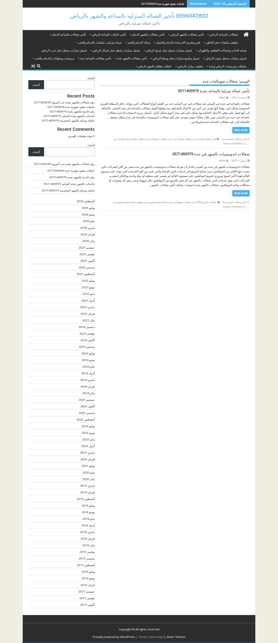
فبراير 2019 (87, 492)
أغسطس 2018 (86, 499)
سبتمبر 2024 (87, 347)
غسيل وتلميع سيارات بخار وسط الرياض (176, 58)
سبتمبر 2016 (87, 558)
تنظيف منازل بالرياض (190, 66)
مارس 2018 (87, 532)
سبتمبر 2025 (87, 267)
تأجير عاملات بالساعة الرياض (109, 34)
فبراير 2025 (87, 313)
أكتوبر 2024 (87, 340)
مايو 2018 (88, 519)
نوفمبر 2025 (87, 254)
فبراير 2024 (87, 386)
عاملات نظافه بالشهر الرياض (155, 66)
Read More (241, 130)
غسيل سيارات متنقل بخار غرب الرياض (64, 50)
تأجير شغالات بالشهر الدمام (148, 34)
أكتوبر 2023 (87, 406)
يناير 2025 (88, 320)
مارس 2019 (87, 485)
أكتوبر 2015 (87, 605)
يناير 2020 (88, 479)
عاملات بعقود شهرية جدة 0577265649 (71, 107)
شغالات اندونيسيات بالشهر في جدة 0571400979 (211, 154)
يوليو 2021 (88, 466)
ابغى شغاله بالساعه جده (204, 139)
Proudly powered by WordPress (114, 637)
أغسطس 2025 (86, 274)
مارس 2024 (87, 380)
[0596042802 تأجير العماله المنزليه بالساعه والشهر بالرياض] (246, 34)
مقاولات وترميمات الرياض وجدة (228, 66)
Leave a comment (232, 143)
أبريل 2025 (88, 300)
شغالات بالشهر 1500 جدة (204, 202)
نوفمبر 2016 (87, 552)
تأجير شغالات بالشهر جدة (132, 58)
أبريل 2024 (88, 373)
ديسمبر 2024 (86, 327)
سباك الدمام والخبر (138, 42)
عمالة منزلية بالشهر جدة (156, 202)
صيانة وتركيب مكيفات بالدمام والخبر (100, 42)
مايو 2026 (88, 221)
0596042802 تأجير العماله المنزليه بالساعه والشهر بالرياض (139, 15)
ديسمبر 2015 (86, 591)
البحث (91, 78)
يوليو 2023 (88, 426)
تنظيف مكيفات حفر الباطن (222, 42)
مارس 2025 (87, 307)
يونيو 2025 (88, 287)
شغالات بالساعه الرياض (224, 34)
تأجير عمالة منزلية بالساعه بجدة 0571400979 (214, 91)
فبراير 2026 (87, 234)
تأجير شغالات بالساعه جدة (95, 58)
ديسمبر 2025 (86, 247)
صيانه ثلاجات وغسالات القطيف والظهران (222, 50)
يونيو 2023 (88, 433)
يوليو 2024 (88, 353)
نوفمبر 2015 (87, 598)
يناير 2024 (88, 393)
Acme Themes (176, 637)
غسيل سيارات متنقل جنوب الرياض (226, 58)
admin (222, 97)
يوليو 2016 (88, 571)
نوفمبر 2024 (87, 333)
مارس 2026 (87, 227)
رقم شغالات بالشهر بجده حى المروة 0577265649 (64, 102)
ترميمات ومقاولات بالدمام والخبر (54, 58)
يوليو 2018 (88, 505)
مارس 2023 (87, 452)
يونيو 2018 (88, 512)
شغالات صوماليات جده (156, 139)
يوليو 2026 (88, 208)
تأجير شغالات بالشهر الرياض (187, 34)
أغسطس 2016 (86, 565)
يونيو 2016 (88, 578)
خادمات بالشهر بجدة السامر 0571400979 (69, 116)
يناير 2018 (88, 545)
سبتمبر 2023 (87, 413)
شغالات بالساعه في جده (180, 139)
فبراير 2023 (87, 459)
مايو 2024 (88, 366)
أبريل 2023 (88, 446)
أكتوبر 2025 (87, 261)
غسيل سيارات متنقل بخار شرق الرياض (169, 50)
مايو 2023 (88, 439)
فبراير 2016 (87, 585)
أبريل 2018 (88, 525)
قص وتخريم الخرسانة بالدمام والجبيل (178, 42)
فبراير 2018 (87, 538)
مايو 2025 (88, 294)
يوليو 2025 (88, 280)
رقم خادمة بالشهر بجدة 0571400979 (163, 3)
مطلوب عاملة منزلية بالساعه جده (129, 139)
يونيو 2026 (88, 214)
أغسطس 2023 (86, 419)
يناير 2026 (88, 241)
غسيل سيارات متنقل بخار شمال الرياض (116, 50)
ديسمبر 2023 (86, 399)
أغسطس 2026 (86, 201)
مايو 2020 (88, 472)
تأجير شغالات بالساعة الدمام (69, 34)
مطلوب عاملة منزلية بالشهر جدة (128, 202)
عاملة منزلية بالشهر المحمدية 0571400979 (68, 120)
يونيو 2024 (88, 360)
